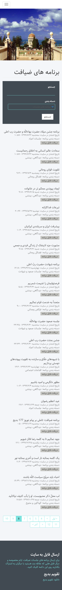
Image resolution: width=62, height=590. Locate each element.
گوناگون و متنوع (33, 503)
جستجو (51, 87)
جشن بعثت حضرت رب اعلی (44, 340)
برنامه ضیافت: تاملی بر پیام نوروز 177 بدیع (36, 420)
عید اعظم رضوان (50, 401)
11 (54, 525)
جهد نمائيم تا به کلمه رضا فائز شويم (39, 439)
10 (5, 519)
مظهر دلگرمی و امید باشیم (45, 382)
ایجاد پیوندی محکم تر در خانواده (41, 188)
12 (47, 525)
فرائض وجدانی (34, 309)
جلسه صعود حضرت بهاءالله (44, 321)
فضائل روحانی (34, 177)
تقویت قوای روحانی (49, 169)
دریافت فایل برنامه (50, 143)
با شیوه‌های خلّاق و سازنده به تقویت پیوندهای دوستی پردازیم (34, 361)
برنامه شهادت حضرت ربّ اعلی (43, 264)
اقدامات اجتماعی (33, 370)
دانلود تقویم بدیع (51, 580)
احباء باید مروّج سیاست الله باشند (41, 477)
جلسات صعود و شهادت (29, 271)
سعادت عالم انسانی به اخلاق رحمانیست (37, 150)
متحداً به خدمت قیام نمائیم (44, 302)
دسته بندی (50, 101)
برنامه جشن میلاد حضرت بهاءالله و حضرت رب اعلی (31, 131)
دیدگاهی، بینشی (33, 158)
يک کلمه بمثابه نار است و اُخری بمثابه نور (36, 458)
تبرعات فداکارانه (50, 207)
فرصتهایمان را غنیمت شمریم (43, 283)
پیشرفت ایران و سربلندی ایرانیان (41, 226)
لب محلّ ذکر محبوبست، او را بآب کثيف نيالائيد (34, 496)
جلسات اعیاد (35, 139)
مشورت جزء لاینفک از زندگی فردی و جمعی (36, 245)
